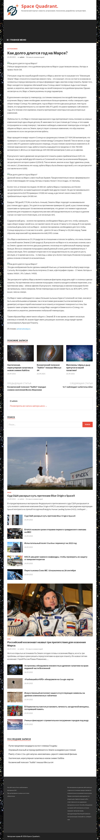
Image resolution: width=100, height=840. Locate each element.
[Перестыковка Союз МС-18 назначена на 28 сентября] (15, 579)
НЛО (8, 639)
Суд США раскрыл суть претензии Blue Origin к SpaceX (41, 495)
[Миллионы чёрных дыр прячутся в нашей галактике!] (79, 362)
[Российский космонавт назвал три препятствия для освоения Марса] (50, 637)
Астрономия (12, 48)
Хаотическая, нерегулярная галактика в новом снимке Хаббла (20, 368)
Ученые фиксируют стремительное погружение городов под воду (56, 720)
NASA (9, 492)
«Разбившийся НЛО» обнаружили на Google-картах (49, 679)
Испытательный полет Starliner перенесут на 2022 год (50, 543)
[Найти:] (50, 424)
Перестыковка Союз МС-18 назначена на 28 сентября (50, 570)
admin (22, 57)
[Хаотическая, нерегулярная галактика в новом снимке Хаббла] (20, 362)
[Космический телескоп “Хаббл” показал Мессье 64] (50, 362)
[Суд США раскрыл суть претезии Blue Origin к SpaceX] (15, 524)
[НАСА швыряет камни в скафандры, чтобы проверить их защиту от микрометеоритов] (15, 565)
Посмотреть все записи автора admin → (28, 406)
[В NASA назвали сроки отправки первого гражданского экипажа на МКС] (15, 538)
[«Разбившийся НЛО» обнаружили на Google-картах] (15, 688)
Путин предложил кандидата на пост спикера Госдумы (33, 746)
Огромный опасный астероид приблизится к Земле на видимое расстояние (42, 750)
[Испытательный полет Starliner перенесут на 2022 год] (15, 551)
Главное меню (18, 40)
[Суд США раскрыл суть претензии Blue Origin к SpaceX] (50, 490)
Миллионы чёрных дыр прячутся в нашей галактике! (78, 368)
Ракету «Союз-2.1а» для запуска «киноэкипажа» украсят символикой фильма (43, 754)
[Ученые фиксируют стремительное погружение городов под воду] (15, 729)
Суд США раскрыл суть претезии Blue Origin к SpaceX (49, 516)
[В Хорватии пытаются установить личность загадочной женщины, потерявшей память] (15, 715)
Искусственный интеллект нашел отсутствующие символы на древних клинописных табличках (54, 694)
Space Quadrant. (39, 6)
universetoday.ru (23, 329)
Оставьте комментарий (35, 57)
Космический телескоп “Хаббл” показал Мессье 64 (49, 368)
